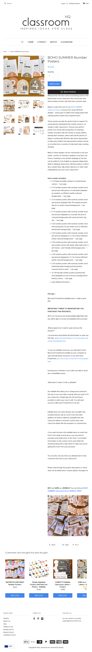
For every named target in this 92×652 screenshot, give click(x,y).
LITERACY (41, 42)
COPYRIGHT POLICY (9, 635)
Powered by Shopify (57, 647)
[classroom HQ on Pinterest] (38, 619)
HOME (31, 42)
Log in (63, 3)
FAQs (5, 624)
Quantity (51, 72)
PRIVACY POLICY (8, 632)
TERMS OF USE (8, 627)
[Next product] (85, 577)
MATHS (53, 42)
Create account (74, 3)
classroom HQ (45, 647)
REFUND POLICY (8, 629)
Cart (87, 3)
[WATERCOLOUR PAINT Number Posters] (14, 569)
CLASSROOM (66, 42)
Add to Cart (15, 595)
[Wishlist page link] (22, 42)
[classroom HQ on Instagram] (42, 619)
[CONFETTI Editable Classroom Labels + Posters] (62, 569)
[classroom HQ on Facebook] (34, 619)
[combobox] (9, 646)
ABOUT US (6, 621)
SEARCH (6, 618)
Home (5, 51)
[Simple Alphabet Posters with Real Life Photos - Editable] (38, 569)
